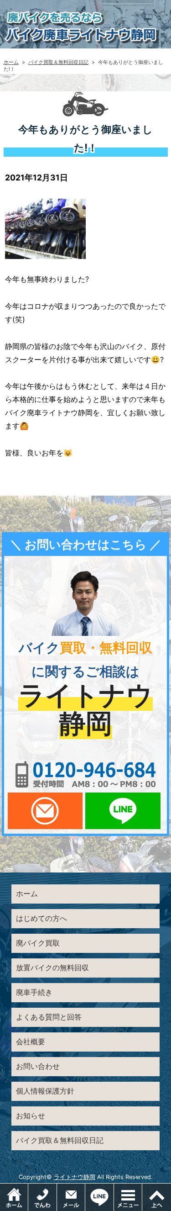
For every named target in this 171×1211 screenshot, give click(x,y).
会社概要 (30, 1041)
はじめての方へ (41, 918)
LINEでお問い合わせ (122, 811)
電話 (42, 1197)
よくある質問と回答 (49, 1016)
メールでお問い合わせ (45, 811)
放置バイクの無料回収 (52, 967)
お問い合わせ (38, 1066)
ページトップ (156, 1197)
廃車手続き (34, 992)
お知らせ (30, 1115)
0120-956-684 (86, 774)
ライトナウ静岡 (74, 1177)
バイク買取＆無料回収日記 (58, 62)
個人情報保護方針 (45, 1090)
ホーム (11, 62)
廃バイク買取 (38, 942)
